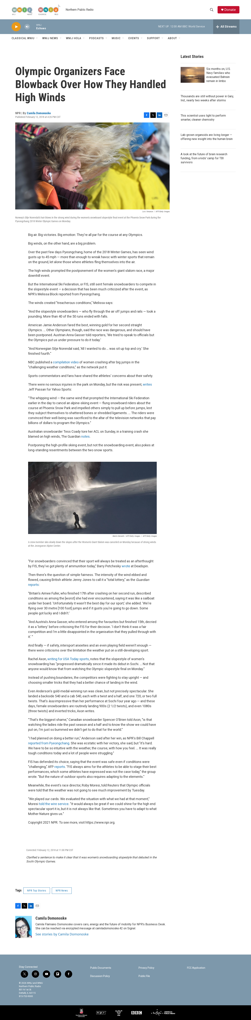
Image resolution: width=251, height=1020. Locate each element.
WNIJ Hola (73, 38)
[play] (16, 27)
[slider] (33, 27)
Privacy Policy (146, 967)
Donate (230, 10)
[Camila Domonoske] (23, 927)
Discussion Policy (100, 976)
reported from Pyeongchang (48, 743)
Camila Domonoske (39, 113)
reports (33, 585)
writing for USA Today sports (68, 659)
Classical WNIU (23, 38)
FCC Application (196, 967)
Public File (144, 976)
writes (147, 384)
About (172, 38)
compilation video (66, 362)
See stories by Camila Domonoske (62, 934)
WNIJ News (50, 38)
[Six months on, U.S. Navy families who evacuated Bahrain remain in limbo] (193, 75)
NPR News (62, 890)
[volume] (27, 27)
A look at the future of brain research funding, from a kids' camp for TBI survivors (204, 158)
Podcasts (96, 38)
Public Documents (100, 967)
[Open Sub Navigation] (37, 38)
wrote (126, 566)
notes (85, 436)
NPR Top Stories (36, 890)
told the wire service (54, 804)
